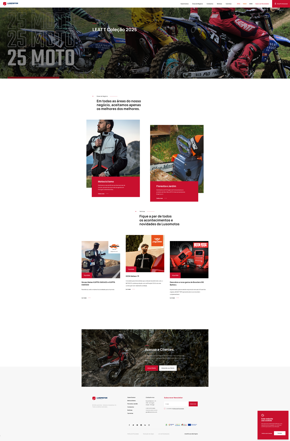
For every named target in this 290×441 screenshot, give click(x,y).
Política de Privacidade (133, 434)
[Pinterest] (141, 426)
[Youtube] (137, 426)
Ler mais (84, 298)
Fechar (280, 433)
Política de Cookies (267, 433)
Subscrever (193, 404)
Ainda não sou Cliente (167, 368)
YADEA (245, 4)
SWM (250, 4)
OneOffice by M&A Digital (191, 434)
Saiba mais (101, 194)
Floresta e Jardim (132, 404)
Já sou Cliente (151, 368)
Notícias (219, 4)
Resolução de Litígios (148, 434)
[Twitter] (133, 426)
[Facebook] (129, 426)
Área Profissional (282, 4)
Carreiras (228, 4)
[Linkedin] (145, 426)
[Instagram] (149, 426)
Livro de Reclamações (163, 434)
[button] (93, 72)
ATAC (238, 4)
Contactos (210, 4)
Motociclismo (131, 400)
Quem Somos (185, 4)
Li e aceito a (175, 408)
